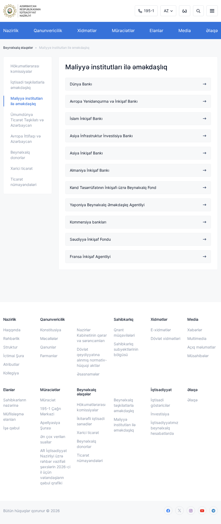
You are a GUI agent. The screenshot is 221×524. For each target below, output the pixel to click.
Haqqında (11, 330)
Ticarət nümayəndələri (23, 182)
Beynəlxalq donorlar (20, 155)
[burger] (212, 10)
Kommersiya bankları (88, 222)
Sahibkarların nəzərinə (14, 403)
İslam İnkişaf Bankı (86, 118)
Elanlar (156, 30)
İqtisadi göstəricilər (160, 403)
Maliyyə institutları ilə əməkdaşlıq (27, 101)
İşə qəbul (11, 428)
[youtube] (202, 510)
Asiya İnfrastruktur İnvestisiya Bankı (101, 135)
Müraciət (48, 400)
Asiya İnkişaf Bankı (86, 153)
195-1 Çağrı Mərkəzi (50, 411)
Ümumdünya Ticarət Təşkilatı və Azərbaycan (27, 119)
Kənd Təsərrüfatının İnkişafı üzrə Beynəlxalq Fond (113, 187)
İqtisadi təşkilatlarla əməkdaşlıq (27, 85)
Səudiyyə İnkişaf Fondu (90, 239)
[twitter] (179, 510)
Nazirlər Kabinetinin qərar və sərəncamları (92, 335)
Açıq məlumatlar (201, 347)
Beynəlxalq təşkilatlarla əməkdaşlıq (124, 405)
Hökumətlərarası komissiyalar (25, 69)
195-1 (149, 10)
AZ (166, 10)
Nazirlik (11, 30)
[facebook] (168, 510)
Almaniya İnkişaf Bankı (89, 170)
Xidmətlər (87, 30)
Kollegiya (11, 373)
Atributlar (11, 364)
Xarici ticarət (22, 168)
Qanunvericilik (48, 30)
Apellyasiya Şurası (50, 425)
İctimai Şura (13, 355)
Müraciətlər (123, 30)
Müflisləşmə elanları (13, 417)
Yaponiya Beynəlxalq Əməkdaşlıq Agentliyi (107, 204)
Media (184, 30)
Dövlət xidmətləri (165, 338)
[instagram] (191, 510)
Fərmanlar (48, 355)
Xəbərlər (194, 330)
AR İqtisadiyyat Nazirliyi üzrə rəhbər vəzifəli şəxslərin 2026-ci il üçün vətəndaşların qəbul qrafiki (55, 466)
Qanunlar (48, 347)
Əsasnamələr (88, 374)
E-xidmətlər (161, 330)
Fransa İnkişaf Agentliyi (90, 256)
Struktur (10, 347)
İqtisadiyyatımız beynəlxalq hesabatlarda (164, 428)
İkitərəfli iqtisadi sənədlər (91, 421)
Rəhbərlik (11, 338)
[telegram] (213, 510)
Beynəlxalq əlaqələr (18, 48)
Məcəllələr (49, 338)
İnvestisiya (160, 414)
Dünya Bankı (81, 84)
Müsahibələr (198, 355)
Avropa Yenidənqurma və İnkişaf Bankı (103, 101)
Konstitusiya (50, 330)
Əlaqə (212, 30)
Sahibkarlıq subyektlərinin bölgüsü (126, 349)
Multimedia (196, 338)
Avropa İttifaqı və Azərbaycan (26, 139)
